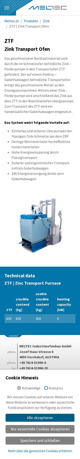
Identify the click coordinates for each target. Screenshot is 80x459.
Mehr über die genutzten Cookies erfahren (40, 451)
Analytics (56, 388)
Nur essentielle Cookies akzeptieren (40, 429)
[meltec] (48, 8)
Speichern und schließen (40, 440)
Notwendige (31, 388)
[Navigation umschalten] (6, 8)
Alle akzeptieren (40, 417)
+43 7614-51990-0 (32, 362)
